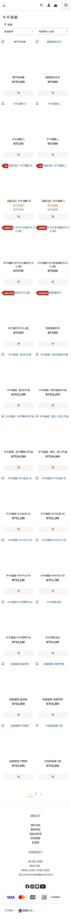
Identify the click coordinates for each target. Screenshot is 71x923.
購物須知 (35, 829)
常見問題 (35, 838)
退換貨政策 (35, 833)
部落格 (35, 842)
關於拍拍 (35, 825)
